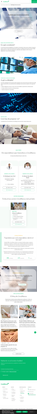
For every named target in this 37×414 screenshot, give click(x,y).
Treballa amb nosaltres (22, 391)
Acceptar (19, 411)
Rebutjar (25, 411)
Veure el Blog (18, 353)
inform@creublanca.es (31, 389)
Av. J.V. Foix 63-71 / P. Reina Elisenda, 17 (17, 218)
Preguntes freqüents (22, 401)
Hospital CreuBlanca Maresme (13, 399)
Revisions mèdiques (4, 394)
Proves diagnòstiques (6, 4)
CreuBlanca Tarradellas (13, 393)
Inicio (2, 4)
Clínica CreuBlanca (13, 389)
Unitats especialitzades (5, 398)
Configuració (31, 411)
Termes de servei (10, 408)
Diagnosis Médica (13, 396)
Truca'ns (14, 284)
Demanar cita (34, 2)
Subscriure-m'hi (5, 375)
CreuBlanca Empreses (22, 398)
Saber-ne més (10, 187)
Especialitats (5, 388)
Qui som (21, 388)
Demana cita (19, 31)
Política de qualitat (29, 408)
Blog (21, 395)
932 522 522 (15, 214)
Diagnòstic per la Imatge (9, 173)
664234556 (31, 393)
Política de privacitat (12, 371)
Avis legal (16, 408)
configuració (12, 413)
